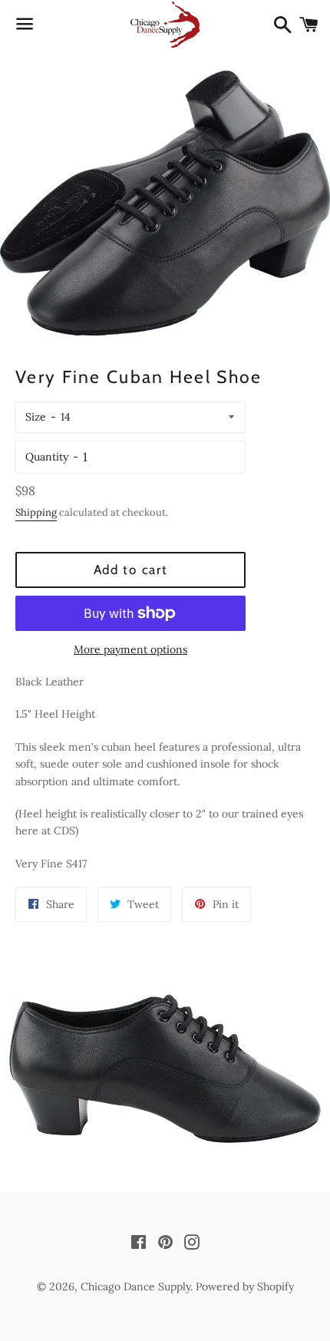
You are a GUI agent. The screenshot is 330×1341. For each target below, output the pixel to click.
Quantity (46, 457)
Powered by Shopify (245, 1286)
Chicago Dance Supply (135, 1286)
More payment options (130, 649)
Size (35, 417)
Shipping (36, 512)
